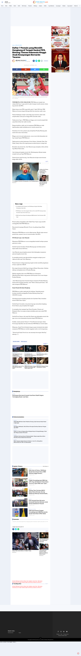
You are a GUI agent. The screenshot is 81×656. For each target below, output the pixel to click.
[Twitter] (34, 69)
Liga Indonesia (51, 5)
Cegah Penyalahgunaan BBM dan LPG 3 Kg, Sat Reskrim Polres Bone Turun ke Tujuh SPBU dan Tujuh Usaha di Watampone (38, 482)
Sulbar (45, 5)
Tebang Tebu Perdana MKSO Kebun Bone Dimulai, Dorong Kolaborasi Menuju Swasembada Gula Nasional (38, 492)
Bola (6, 5)
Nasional (30, 5)
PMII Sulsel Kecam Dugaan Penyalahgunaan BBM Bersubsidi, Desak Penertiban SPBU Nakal (31, 216)
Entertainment (10, 632)
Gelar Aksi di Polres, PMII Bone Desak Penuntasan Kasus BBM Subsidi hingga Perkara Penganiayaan (37, 472)
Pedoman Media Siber (62, 635)
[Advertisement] (40, 16)
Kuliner (64, 5)
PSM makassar (24, 341)
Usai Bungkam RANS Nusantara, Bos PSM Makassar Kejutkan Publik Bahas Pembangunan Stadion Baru (29, 207)
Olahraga (35, 5)
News (2, 5)
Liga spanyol (69, 5)
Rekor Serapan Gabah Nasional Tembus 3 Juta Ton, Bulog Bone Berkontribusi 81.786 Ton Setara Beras (28, 441)
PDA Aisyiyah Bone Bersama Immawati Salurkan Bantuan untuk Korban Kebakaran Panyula (38, 502)
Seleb (19, 5)
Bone (30, 499)
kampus (40, 5)
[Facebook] (16, 69)
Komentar (46, 60)
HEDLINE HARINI (16, 341)
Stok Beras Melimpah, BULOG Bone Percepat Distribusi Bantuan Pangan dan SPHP (30, 427)
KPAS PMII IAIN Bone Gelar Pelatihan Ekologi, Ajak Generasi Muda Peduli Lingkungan (30, 422)
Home (13, 45)
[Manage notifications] (78, 653)
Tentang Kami (66, 634)
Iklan (61, 634)
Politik (10, 5)
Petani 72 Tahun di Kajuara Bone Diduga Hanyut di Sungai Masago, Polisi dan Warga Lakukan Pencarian (30, 432)
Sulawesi (76, 5)
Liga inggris (58, 5)
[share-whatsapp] (39, 61)
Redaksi (58, 634)
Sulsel (15, 5)
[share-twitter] (36, 61)
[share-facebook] (34, 61)
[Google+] (25, 69)
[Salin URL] (42, 61)
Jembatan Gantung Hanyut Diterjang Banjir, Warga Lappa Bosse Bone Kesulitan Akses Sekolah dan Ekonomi (29, 437)
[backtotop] (40, 638)
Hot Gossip (24, 5)
